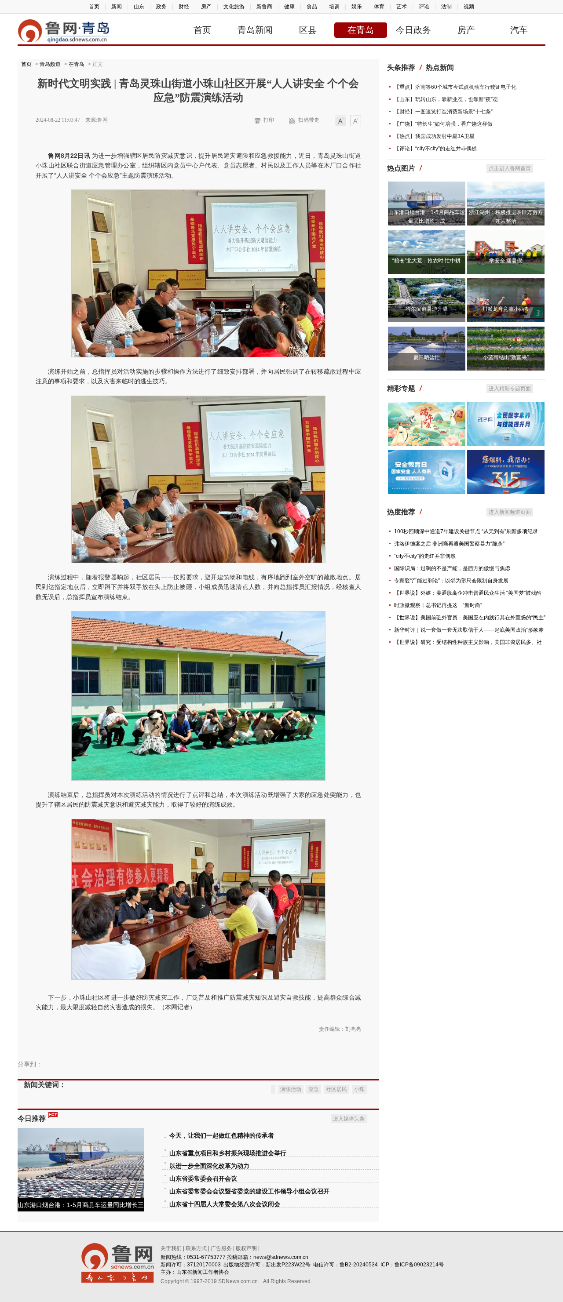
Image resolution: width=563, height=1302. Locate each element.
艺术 (401, 7)
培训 (334, 7)
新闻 (116, 7)
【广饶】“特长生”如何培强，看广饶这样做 (443, 124)
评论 (424, 7)
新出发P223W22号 (288, 1265)
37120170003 (204, 1265)
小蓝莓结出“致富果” (506, 357)
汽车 (519, 30)
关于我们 (171, 1248)
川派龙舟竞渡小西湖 (506, 309)
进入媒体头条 (349, 1119)
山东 (139, 7)
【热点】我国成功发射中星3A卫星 (434, 136)
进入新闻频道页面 (510, 512)
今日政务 (413, 30)
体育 (379, 7)
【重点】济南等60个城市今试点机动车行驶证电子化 (455, 87)
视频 (469, 7)
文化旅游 (234, 7)
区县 (308, 30)
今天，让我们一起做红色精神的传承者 (221, 1135)
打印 (268, 120)
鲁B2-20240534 (359, 1265)
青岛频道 (50, 64)
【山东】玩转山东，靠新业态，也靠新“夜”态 (446, 99)
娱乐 (356, 7)
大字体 (356, 121)
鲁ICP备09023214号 (419, 1265)
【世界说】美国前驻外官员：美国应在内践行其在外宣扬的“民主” (469, 618)
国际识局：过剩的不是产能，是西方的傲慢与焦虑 (452, 568)
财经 (184, 7)
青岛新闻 (255, 30)
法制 (446, 7)
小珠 (359, 1089)
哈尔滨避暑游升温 (427, 309)
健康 (289, 7)
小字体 (341, 121)
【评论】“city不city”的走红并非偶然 (435, 148)
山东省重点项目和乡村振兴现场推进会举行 (227, 1153)
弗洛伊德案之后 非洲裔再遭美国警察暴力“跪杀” (449, 544)
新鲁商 (264, 7)
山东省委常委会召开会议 (203, 1178)
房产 (206, 7)
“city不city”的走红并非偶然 (425, 556)
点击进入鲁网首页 (510, 168)
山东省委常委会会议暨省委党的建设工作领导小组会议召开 (249, 1191)
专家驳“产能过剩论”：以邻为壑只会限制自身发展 (451, 581)
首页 (94, 7)
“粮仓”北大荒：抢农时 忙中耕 (426, 261)
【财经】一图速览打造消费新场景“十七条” (443, 112)
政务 (161, 7)
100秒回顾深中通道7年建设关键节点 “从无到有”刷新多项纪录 (466, 531)
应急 (313, 1089)
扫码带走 (308, 120)
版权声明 (246, 1248)
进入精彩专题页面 (510, 389)
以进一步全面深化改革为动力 (209, 1166)
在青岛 (360, 30)
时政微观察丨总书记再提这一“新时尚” (438, 605)
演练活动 (290, 1089)
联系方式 (196, 1248)
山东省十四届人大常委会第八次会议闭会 (224, 1204)
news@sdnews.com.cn (280, 1257)
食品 (312, 7)
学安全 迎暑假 (505, 261)
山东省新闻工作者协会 (202, 1272)
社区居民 (336, 1089)
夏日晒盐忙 (426, 357)
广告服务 (221, 1248)
